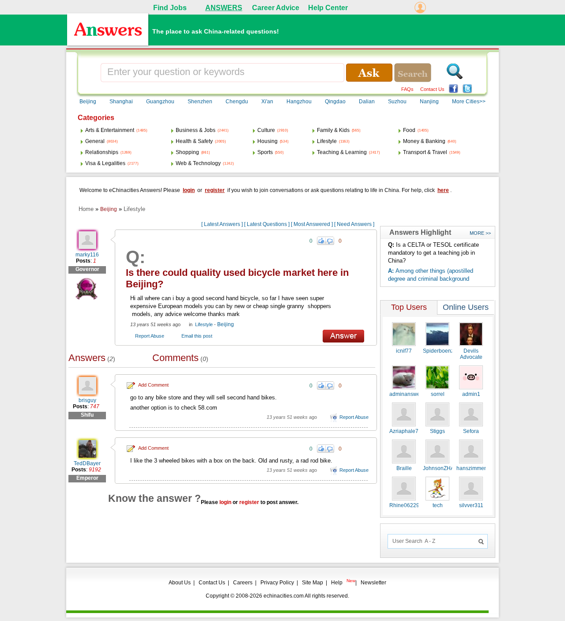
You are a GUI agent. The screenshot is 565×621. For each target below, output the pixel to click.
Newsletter (373, 583)
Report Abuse (149, 336)
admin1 (471, 394)
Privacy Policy (277, 583)
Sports (265, 152)
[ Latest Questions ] (267, 224)
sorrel (437, 394)
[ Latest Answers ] (222, 224)
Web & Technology (198, 163)
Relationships (101, 152)
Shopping (187, 152)
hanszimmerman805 (481, 468)
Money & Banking (424, 141)
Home (86, 209)
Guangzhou (160, 101)
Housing (267, 141)
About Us (180, 583)
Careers (242, 583)
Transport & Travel (425, 152)
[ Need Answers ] (354, 224)
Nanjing (429, 101)
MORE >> (480, 233)
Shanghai (121, 101)
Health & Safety (194, 141)
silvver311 (471, 505)
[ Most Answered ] (312, 224)
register (215, 190)
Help (337, 583)
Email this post (196, 336)
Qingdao (335, 101)
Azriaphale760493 (411, 431)
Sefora (471, 431)
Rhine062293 (405, 505)
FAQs (407, 89)
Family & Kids (333, 130)
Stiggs (437, 431)
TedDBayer (87, 463)
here (443, 190)
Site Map (312, 583)
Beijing (87, 101)
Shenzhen (200, 101)
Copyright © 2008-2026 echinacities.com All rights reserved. (277, 596)
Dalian (367, 101)
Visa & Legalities (105, 163)
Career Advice (275, 7)
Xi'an (267, 101)
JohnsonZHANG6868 (449, 468)
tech (438, 505)
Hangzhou (299, 101)
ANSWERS (223, 7)
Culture (266, 130)
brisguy (87, 400)
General (95, 141)
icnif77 (404, 351)
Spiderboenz (438, 351)
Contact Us (432, 89)
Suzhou (397, 101)
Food (409, 130)
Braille (404, 468)
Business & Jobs (195, 130)
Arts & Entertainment (109, 130)
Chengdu (237, 101)
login (189, 190)
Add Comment (153, 385)
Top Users (409, 307)
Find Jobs (170, 7)
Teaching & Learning (342, 152)
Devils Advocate (471, 354)
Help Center (328, 7)
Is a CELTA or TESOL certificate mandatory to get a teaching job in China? (433, 252)
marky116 (87, 255)
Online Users (466, 307)
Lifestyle (327, 141)
